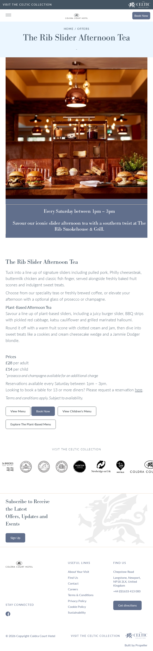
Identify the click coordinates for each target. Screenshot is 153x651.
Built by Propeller (136, 645)
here (138, 389)
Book (141, 15)
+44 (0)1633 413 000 (126, 591)
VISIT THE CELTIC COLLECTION (27, 4)
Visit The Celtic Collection (95, 635)
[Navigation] (8, 15)
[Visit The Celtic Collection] (139, 4)
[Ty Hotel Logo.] (12, 469)
